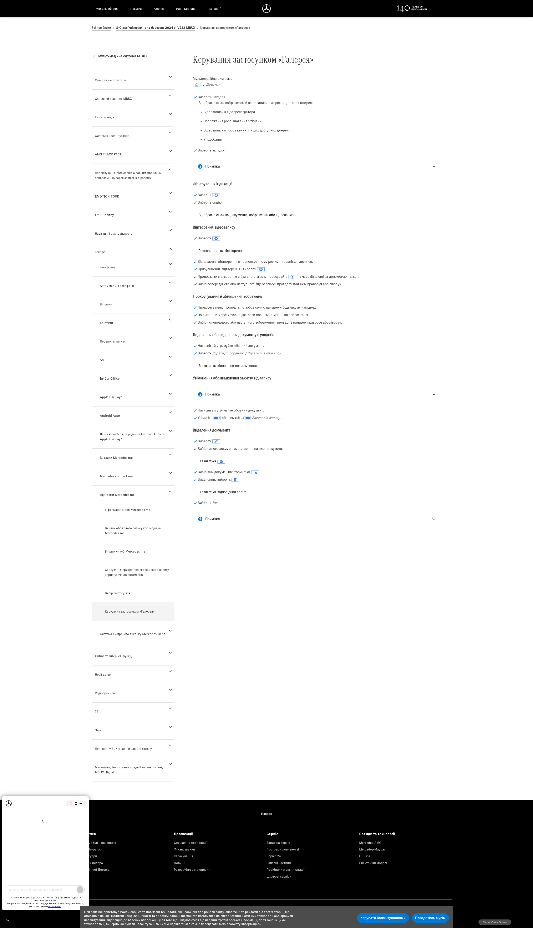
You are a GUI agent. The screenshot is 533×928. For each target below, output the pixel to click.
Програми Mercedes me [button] (117, 495)
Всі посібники (101, 27)
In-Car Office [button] (110, 378)
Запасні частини (278, 863)
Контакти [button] (106, 323)
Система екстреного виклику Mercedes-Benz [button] (132, 634)
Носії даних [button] (103, 674)
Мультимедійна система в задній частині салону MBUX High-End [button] (129, 769)
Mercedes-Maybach (373, 849)
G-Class (364, 856)
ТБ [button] (96, 711)
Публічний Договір (95, 869)
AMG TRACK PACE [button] (108, 154)
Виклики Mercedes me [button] (116, 457)
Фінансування (184, 849)
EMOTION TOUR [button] (107, 196)
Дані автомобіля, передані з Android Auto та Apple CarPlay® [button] (132, 436)
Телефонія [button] (107, 267)
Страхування (183, 856)
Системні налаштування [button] (112, 136)
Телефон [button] (101, 252)
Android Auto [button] (110, 415)
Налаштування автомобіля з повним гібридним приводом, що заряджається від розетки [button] (128, 175)
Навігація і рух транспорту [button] (113, 233)
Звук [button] (98, 730)
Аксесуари (89, 856)
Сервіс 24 (273, 856)
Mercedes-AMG (370, 842)
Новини (179, 863)
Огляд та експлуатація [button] (111, 80)
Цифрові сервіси (278, 876)
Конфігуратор (91, 849)
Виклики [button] (106, 304)
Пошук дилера (92, 863)
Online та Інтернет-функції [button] (114, 656)
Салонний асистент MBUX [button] (113, 98)
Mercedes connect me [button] (116, 476)
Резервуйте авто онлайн (192, 869)
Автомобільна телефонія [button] (117, 286)
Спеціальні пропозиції (190, 842)
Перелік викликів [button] (112, 341)
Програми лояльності (282, 849)
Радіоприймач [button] (105, 693)
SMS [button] (103, 360)
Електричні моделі (373, 863)
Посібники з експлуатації (285, 869)
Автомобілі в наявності (98, 842)
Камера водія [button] (104, 117)
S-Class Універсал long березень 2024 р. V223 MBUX (156, 27)
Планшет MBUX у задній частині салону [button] (123, 749)
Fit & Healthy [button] (104, 215)
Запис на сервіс (278, 842)
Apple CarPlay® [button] (111, 397)
